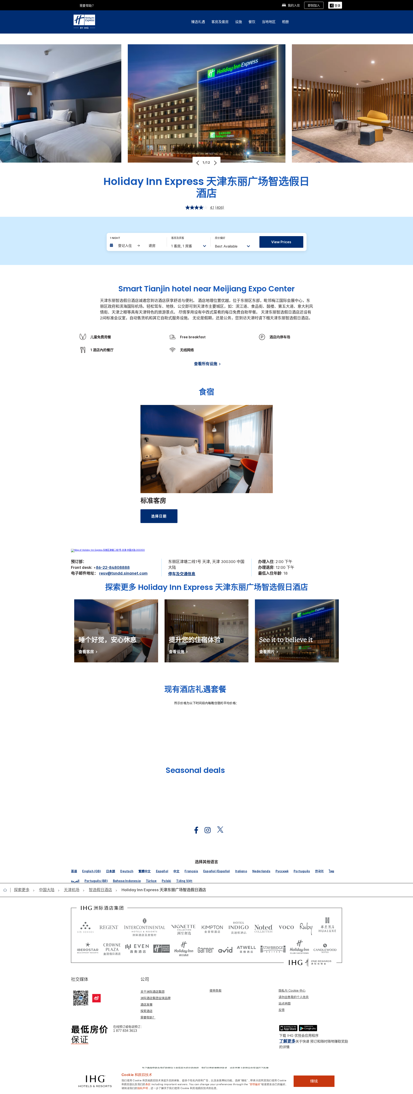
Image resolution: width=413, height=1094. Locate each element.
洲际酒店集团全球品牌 (155, 998)
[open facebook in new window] (194, 830)
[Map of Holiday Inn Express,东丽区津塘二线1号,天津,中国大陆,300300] (108, 550)
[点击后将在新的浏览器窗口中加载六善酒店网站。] (85, 927)
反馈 (282, 1010)
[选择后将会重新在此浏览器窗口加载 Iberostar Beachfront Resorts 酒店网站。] (87, 949)
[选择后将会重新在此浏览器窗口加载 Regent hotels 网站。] (108, 927)
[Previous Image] (198, 163)
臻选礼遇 (198, 22)
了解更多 (287, 1041)
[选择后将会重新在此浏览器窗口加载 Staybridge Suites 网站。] (272, 949)
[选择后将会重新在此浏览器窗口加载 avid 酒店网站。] (225, 949)
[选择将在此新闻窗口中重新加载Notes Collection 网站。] (263, 927)
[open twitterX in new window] (218, 830)
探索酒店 (146, 1011)
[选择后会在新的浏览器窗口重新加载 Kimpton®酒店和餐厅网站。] (212, 927)
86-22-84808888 (113, 567)
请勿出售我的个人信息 (294, 997)
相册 (285, 22)
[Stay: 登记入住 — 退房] (136, 245)
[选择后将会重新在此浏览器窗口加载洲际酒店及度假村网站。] (144, 927)
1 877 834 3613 (125, 1030)
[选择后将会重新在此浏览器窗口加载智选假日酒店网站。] (161, 949)
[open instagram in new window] (205, 830)
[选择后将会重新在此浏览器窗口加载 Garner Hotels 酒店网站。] (206, 949)
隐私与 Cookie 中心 (292, 990)
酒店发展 (146, 1004)
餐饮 (251, 22)
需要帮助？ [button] (87, 5)
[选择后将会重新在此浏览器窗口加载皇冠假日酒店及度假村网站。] (112, 949)
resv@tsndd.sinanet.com (123, 573)
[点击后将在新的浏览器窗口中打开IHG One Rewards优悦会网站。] (310, 962)
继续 (314, 1081)
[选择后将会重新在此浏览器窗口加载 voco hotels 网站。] (286, 927)
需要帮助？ (148, 1017)
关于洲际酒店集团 (152, 991)
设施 (238, 22)
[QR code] (80, 998)
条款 (148, 1084)
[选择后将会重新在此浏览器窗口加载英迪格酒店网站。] (239, 927)
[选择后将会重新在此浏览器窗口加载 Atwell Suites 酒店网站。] (246, 949)
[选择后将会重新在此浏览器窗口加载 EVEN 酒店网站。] (137, 949)
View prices (281, 242)
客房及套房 (220, 22)
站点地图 (285, 1003)
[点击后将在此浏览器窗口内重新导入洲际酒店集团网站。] (102, 908)
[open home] (6, 889)
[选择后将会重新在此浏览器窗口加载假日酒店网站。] (183, 949)
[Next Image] (214, 163)
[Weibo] (96, 998)
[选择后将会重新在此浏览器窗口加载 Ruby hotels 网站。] (306, 927)
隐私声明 (142, 1088)
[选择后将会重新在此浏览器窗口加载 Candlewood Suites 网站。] (324, 949)
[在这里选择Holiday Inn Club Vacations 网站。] (299, 949)
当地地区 (269, 22)
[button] (335, 5)
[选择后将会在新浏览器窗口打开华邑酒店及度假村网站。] (327, 927)
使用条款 (216, 990)
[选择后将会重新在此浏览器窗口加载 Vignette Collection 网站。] (183, 926)
